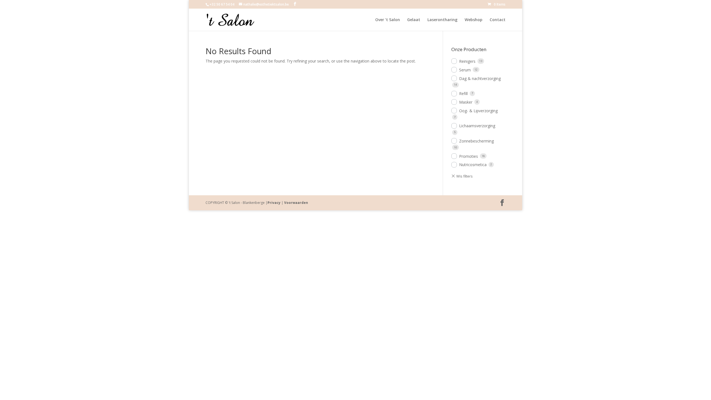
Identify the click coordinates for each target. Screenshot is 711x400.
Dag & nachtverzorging (480, 78)
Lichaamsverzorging (477, 125)
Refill (463, 93)
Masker (465, 102)
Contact (497, 20)
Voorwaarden (296, 202)
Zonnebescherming (476, 141)
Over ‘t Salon (387, 20)
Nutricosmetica (473, 164)
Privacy (274, 202)
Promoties (468, 156)
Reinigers (467, 61)
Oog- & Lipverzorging (478, 110)
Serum (465, 69)
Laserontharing (442, 20)
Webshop (473, 20)
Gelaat (413, 20)
